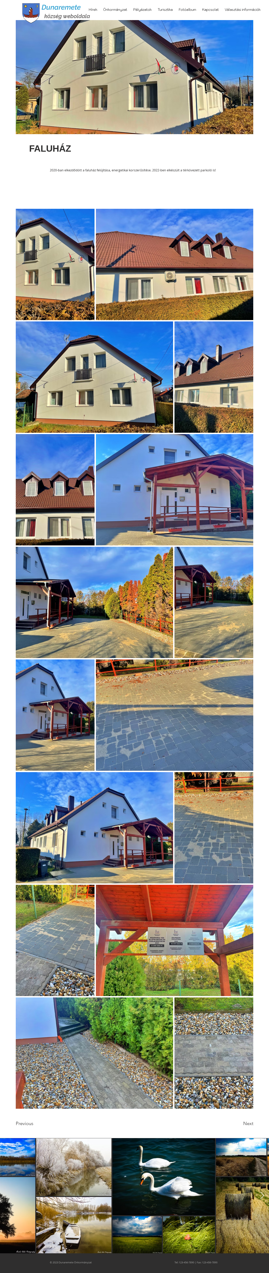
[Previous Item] (7, 1196)
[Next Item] (262, 1196)
